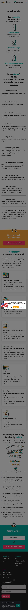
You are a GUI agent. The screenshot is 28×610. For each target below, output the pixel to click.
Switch (15, 307)
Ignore (22, 307)
